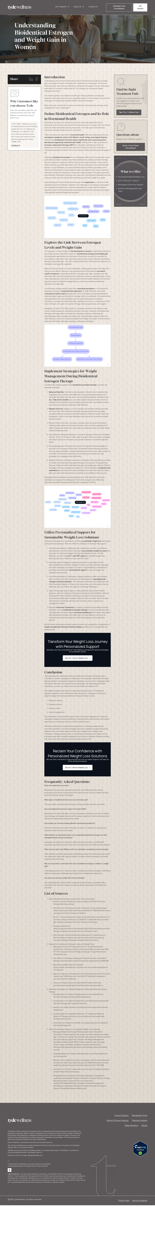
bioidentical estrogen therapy (85, 385)
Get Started (140, 7)
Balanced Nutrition (56, 392)
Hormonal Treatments (65, 607)
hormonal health (77, 135)
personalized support (78, 570)
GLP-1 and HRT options (76, 556)
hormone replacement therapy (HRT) (59, 145)
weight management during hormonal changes (63, 627)
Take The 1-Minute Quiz (129, 112)
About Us (77, 7)
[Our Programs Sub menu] (68, 7)
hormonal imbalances (83, 612)
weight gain (89, 182)
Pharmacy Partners (139, 1120)
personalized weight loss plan (94, 551)
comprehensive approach (71, 291)
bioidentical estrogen (61, 157)
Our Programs (60, 7)
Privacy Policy (124, 1200)
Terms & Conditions (139, 1200)
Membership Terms (139, 1115)
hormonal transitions (86, 289)
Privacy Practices (122, 1115)
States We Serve (131, 1125)
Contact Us (93, 7)
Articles (144, 1125)
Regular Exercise (56, 409)
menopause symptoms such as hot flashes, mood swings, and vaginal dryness (75, 137)
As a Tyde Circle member (59, 400)
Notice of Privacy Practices (118, 1120)
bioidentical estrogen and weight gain (92, 254)
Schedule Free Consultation (119, 7)
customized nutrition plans (55, 294)
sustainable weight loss (91, 541)
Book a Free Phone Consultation (131, 146)
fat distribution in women (81, 251)
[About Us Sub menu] (83, 7)
